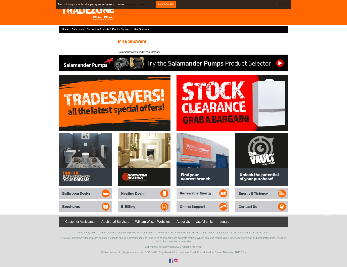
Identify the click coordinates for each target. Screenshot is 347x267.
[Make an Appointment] (173, 63)
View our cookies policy (138, 4)
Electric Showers (121, 29)
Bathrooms (78, 29)
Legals (224, 221)
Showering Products (98, 29)
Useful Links (204, 221)
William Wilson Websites (152, 221)
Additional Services (115, 221)
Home (65, 29)
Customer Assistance (80, 221)
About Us (183, 221)
